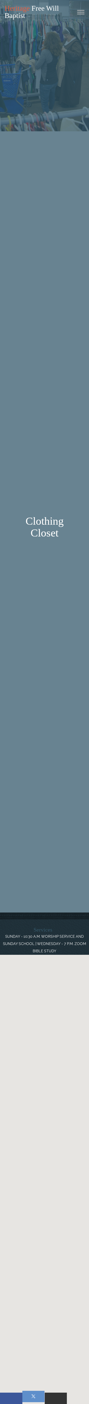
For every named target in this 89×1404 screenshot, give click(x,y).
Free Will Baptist (32, 12)
